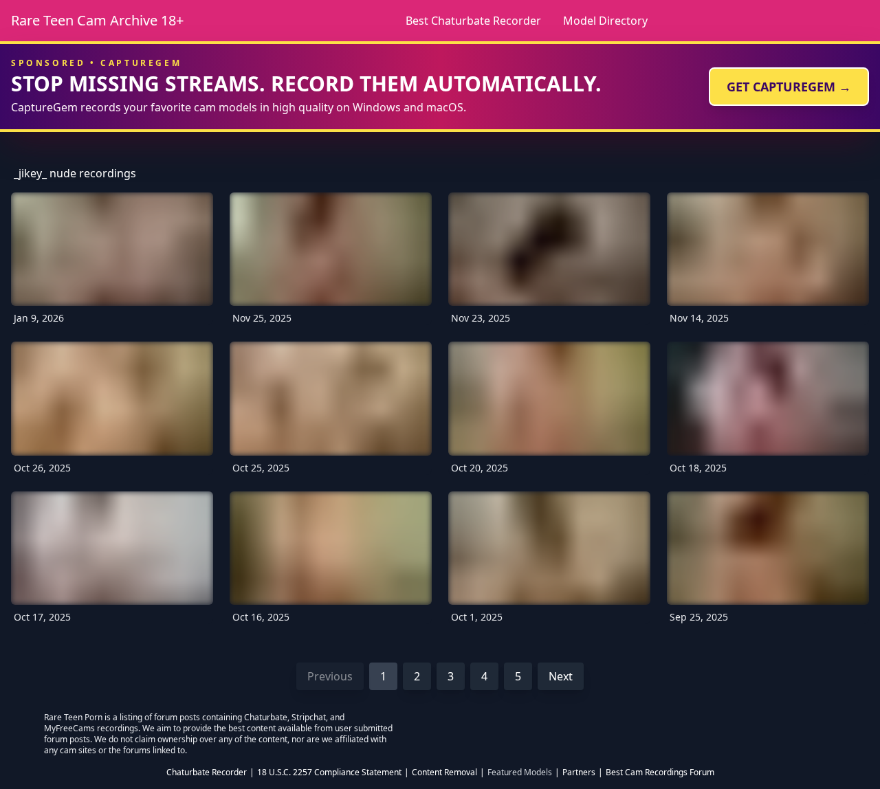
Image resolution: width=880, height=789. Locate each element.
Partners (578, 772)
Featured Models (519, 772)
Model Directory (605, 20)
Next (561, 676)
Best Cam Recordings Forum (660, 772)
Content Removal (444, 772)
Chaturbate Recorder (206, 772)
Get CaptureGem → (789, 86)
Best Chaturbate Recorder (473, 20)
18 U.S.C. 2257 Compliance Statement (329, 772)
